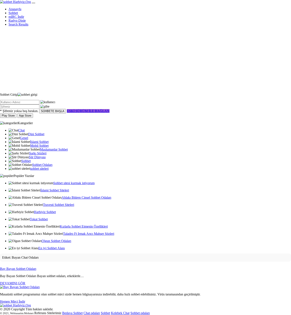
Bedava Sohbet (72, 313)
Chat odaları (92, 313)
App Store (25, 115)
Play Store (8, 115)
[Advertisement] (145, 59)
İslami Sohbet (39, 142)
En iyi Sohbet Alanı (51, 248)
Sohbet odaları (140, 313)
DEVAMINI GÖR (12, 283)
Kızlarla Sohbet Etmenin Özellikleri (84, 226)
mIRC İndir (16, 17)
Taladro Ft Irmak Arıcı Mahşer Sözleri (88, 233)
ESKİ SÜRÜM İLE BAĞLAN (88, 111)
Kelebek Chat (120, 313)
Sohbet (13, 13)
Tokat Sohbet (39, 219)
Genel (24, 138)
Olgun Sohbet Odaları (56, 241)
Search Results (18, 24)
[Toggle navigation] (33, 3)
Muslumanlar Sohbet (54, 149)
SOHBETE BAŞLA (52, 111)
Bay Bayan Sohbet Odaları (18, 269)
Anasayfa (15, 9)
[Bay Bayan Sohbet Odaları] (20, 287)
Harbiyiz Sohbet (45, 212)
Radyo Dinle (17, 20)
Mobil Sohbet (39, 145)
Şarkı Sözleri (37, 153)
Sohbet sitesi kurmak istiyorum (74, 183)
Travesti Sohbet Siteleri (58, 205)
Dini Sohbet (36, 134)
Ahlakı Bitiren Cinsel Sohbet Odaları (86, 197)
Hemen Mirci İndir (12, 301)
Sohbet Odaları (42, 165)
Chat (21, 130)
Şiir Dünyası (37, 157)
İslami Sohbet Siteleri (54, 190)
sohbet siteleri (39, 168)
